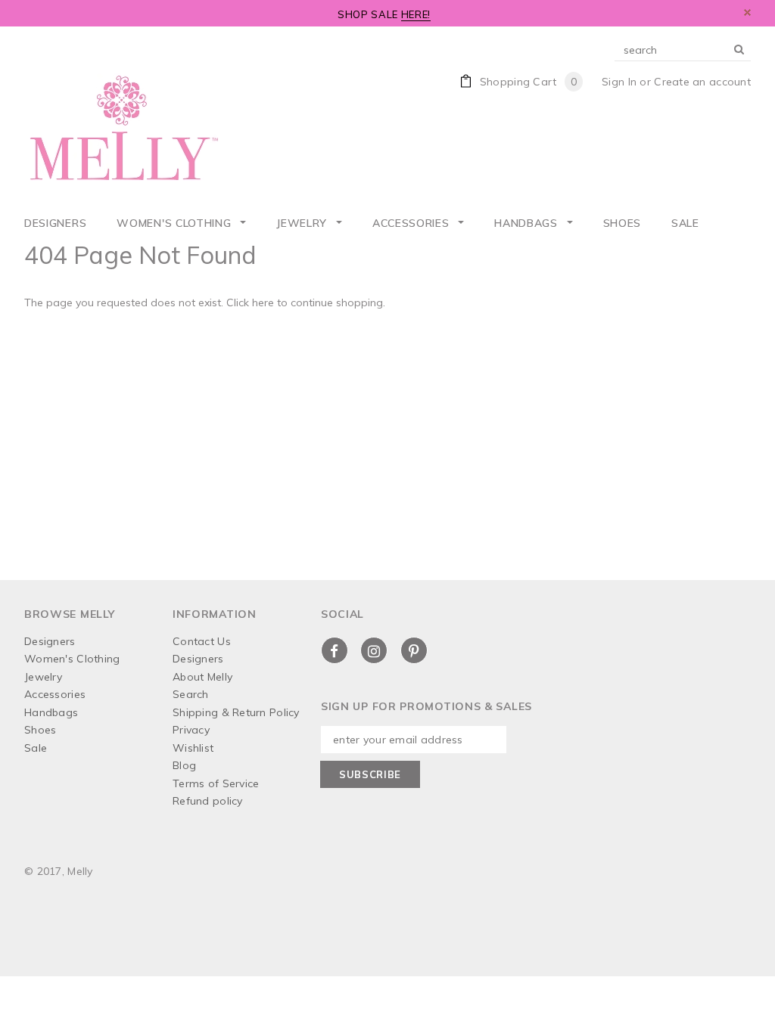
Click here (251, 302)
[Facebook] (334, 650)
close (747, 12)
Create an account (702, 81)
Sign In (619, 81)
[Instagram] (374, 650)
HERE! (416, 14)
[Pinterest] (414, 650)
